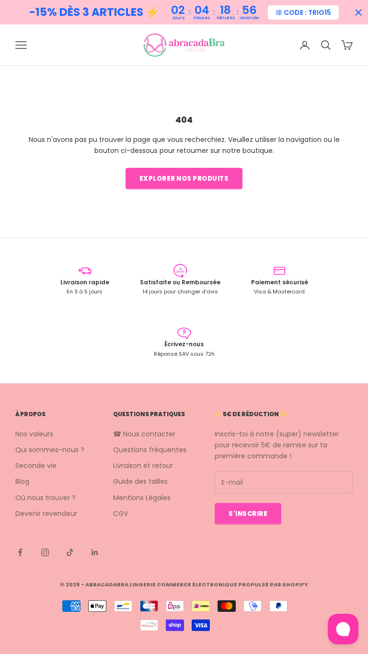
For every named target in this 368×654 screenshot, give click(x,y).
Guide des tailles (140, 481)
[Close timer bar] (358, 12)
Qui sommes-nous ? (49, 450)
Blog (22, 481)
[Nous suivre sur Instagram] (45, 552)
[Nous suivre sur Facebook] (20, 552)
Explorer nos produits (184, 178)
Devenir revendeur (46, 513)
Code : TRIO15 (307, 12)
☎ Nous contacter (144, 434)
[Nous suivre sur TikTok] (70, 552)
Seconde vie (36, 465)
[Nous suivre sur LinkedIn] (95, 552)
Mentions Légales (142, 497)
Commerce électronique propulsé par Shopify (232, 584)
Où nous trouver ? (45, 497)
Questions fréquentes (149, 450)
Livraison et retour (143, 465)
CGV (120, 513)
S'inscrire (248, 513)
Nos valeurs (34, 434)
